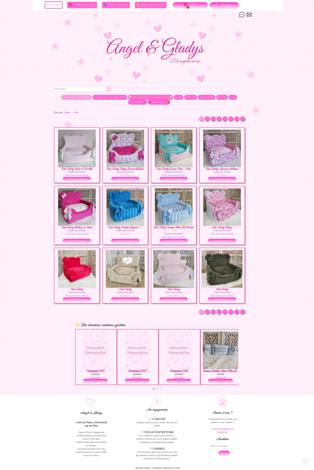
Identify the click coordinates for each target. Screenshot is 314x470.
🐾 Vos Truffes (116, 5)
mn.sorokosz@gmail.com (222, 429)
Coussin (178, 97)
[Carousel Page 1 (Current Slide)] (154, 389)
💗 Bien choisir (82, 5)
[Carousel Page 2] (157, 389)
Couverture (190, 97)
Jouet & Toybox (207, 97)
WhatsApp (223, 432)
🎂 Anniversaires (150, 5)
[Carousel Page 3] (160, 389)
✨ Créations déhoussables (76, 97)
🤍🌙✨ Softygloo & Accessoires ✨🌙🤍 (150, 97)
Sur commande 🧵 (137, 102)
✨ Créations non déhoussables (110, 97)
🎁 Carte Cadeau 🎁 (158, 102)
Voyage (232, 97)
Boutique (53, 5)
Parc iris (222, 97)
